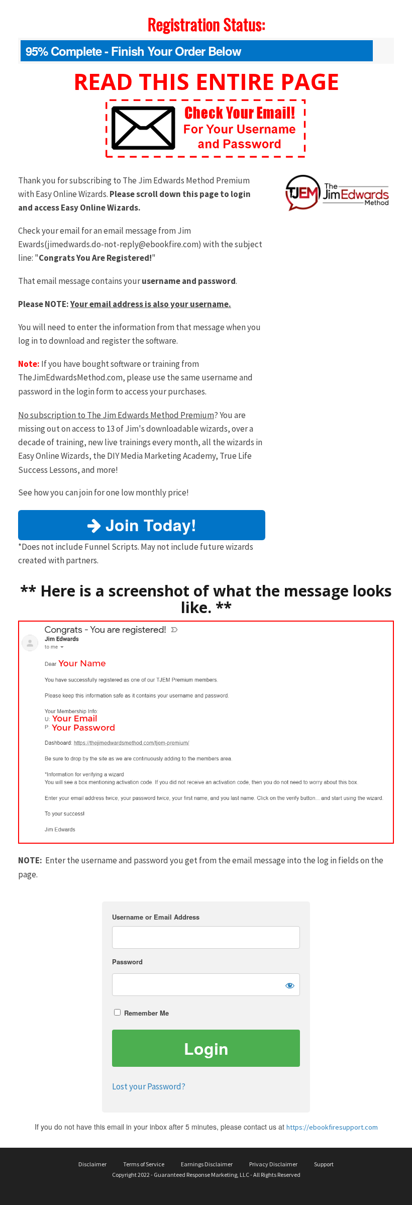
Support (324, 1164)
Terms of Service (143, 1164)
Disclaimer (92, 1164)
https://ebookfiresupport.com (332, 1127)
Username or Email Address (155, 917)
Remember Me (145, 1013)
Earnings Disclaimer (207, 1164)
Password (127, 961)
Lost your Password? (148, 1086)
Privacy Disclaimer (273, 1164)
